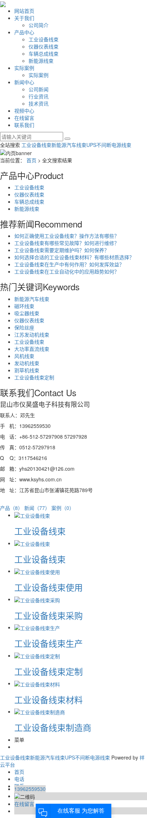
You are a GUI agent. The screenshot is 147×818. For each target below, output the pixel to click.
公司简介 (39, 25)
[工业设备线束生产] (37, 627)
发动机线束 (26, 363)
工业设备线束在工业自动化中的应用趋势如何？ (66, 271)
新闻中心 (24, 82)
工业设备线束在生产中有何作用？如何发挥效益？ (69, 264)
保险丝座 (24, 327)
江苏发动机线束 (31, 334)
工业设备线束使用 (48, 587)
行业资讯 (39, 96)
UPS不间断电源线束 (108, 144)
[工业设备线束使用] (37, 570)
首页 (31, 160)
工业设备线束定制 (34, 377)
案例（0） (62, 507)
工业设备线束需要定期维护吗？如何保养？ (61, 250)
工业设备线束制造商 (52, 727)
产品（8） (11, 507)
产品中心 (24, 32)
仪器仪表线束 (44, 46)
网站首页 (24, 10)
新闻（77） (37, 507)
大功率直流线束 (31, 348)
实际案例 (24, 67)
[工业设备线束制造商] (39, 711)
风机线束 (24, 355)
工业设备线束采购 (48, 615)
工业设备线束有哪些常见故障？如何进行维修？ (66, 242)
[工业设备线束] (32, 514)
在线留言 (24, 117)
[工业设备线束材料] (37, 683)
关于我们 (24, 17)
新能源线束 (41, 60)
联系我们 (24, 124)
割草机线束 (26, 370)
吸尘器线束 (26, 313)
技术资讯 (39, 103)
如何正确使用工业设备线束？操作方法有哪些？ (66, 235)
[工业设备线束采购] (37, 599)
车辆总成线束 (44, 53)
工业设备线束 (44, 39)
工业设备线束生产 (48, 643)
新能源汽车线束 (68, 144)
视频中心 (24, 110)
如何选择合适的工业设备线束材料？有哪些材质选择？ (74, 257)
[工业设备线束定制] (37, 655)
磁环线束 (24, 306)
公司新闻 (39, 89)
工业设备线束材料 (48, 699)
